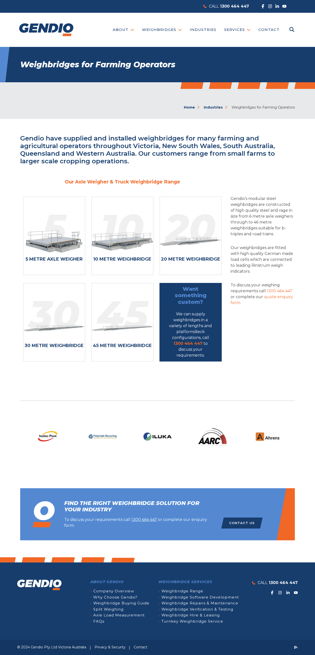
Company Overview (113, 591)
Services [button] (235, 29)
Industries (203, 29)
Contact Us (242, 523)
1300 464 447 (188, 343)
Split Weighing (108, 609)
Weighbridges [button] (159, 29)
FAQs (98, 621)
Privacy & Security (110, 647)
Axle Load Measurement (119, 615)
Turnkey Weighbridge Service (192, 621)
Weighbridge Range (182, 591)
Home (190, 107)
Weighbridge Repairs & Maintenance (199, 603)
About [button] (121, 29)
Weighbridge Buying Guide (121, 603)
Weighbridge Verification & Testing (197, 609)
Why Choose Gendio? (115, 597)
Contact (269, 29)
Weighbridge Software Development (200, 597)
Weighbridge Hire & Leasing (190, 615)
